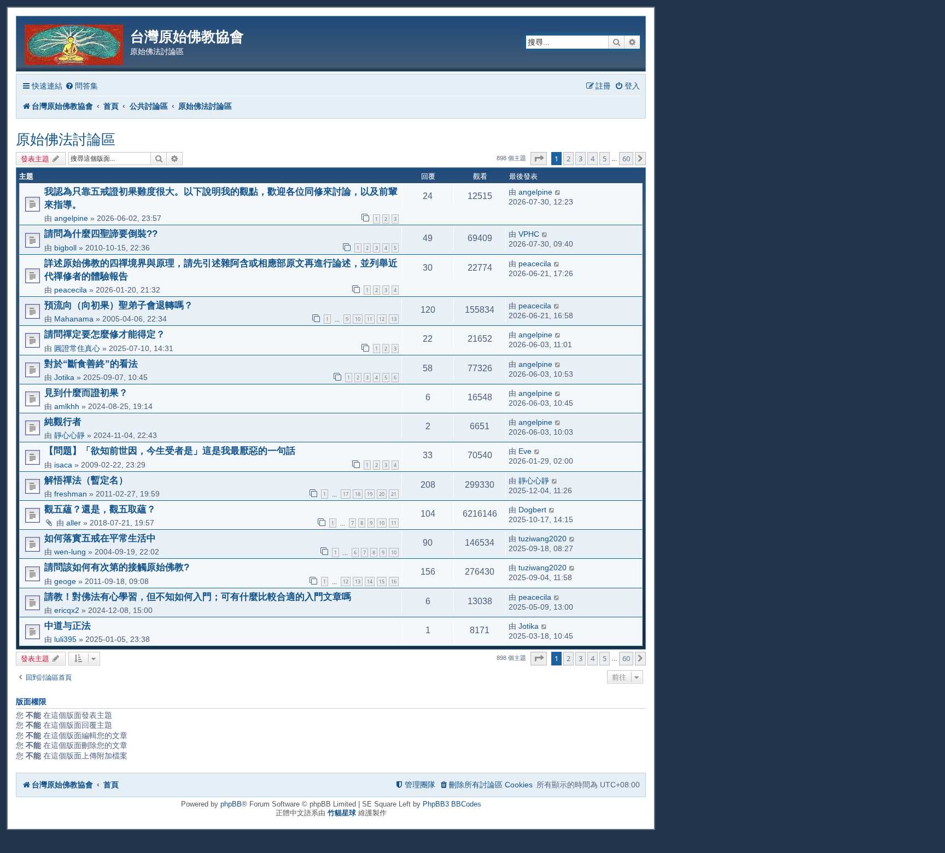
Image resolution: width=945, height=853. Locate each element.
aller (73, 522)
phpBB (231, 804)
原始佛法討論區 (65, 139)
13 (393, 319)
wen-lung (70, 551)
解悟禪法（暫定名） (86, 480)
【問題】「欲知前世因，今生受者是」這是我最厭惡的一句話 (169, 450)
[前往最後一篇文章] (558, 192)
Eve (525, 451)
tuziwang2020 (542, 538)
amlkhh (66, 406)
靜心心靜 (69, 435)
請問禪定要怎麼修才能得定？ (104, 334)
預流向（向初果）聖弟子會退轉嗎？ (118, 305)
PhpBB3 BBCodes (452, 804)
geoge (65, 581)
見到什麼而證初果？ (86, 392)
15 (381, 581)
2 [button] (568, 158)
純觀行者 (62, 421)
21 (393, 494)
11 (369, 319)
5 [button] (604, 158)
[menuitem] (81, 86)
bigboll (65, 247)
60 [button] (626, 158)
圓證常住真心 (77, 348)
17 (345, 494)
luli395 (65, 639)
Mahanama (74, 318)
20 (381, 494)
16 (393, 581)
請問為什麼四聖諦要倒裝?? (101, 233)
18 (357, 494)
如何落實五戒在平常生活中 (100, 538)
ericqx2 (66, 610)
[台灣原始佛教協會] (74, 43)
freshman (70, 493)
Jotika (64, 377)
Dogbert (532, 509)
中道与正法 (67, 625)
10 (357, 319)
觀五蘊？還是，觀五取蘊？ (100, 509)
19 (369, 494)
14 (369, 581)
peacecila (70, 289)
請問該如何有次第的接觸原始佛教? (116, 567)
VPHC (528, 234)
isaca (63, 464)
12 (381, 319)
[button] (538, 158)
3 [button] (580, 158)
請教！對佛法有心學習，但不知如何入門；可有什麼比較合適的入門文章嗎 (197, 596)
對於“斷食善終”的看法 (91, 363)
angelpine (71, 218)
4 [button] (592, 158)
